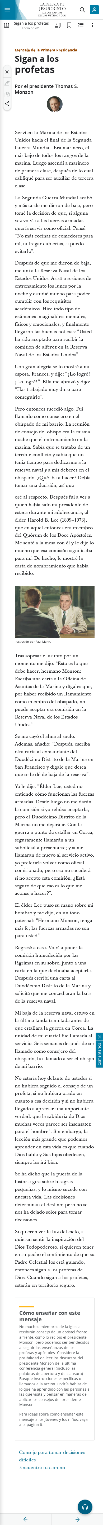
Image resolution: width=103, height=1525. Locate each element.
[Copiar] (7, 94)
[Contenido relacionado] (81, 25)
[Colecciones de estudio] (57, 25)
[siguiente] (77, 1519)
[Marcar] (7, 83)
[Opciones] (92, 25)
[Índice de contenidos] (6, 25)
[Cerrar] (7, 71)
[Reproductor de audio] (85, 1507)
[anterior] (25, 1519)
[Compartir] (7, 103)
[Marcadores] (69, 25)
